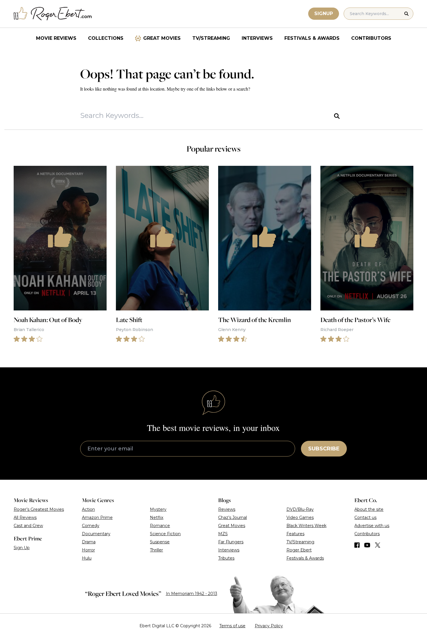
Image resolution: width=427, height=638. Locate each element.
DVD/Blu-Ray (300, 509)
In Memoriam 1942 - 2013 (191, 593)
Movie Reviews (56, 38)
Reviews (226, 509)
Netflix (156, 517)
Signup (323, 13)
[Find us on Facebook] (357, 545)
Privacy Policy (269, 625)
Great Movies (162, 38)
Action (88, 509)
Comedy (90, 525)
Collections (105, 38)
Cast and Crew (28, 525)
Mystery (158, 509)
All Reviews (25, 517)
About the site (368, 509)
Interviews (257, 38)
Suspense (160, 541)
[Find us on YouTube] (367, 545)
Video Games (300, 517)
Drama (89, 541)
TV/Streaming (211, 38)
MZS (223, 533)
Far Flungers (230, 541)
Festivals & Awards (312, 38)
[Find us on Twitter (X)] (377, 545)
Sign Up (22, 547)
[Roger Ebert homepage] (53, 14)
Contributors (371, 38)
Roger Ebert (299, 550)
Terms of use (232, 625)
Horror (88, 550)
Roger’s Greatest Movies (39, 509)
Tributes (226, 558)
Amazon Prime (97, 517)
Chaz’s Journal (232, 517)
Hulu (87, 558)
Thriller (156, 550)
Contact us (365, 517)
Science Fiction (165, 533)
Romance (160, 525)
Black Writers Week (306, 525)
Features (295, 533)
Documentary (96, 533)
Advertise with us (371, 525)
